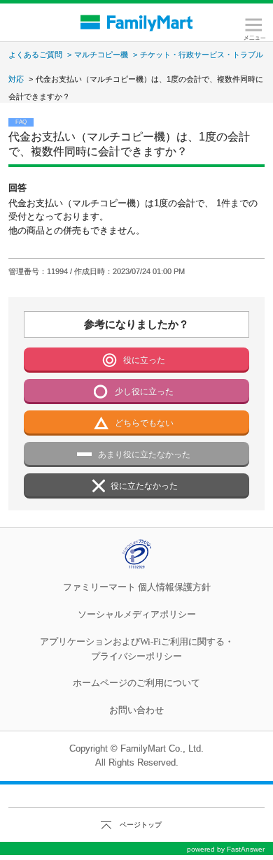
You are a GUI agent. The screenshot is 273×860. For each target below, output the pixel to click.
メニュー (253, 29)
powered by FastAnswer (226, 849)
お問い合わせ (136, 710)
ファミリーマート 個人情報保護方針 (137, 587)
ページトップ (141, 825)
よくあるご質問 (35, 54)
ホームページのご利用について (136, 683)
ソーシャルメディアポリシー (137, 614)
